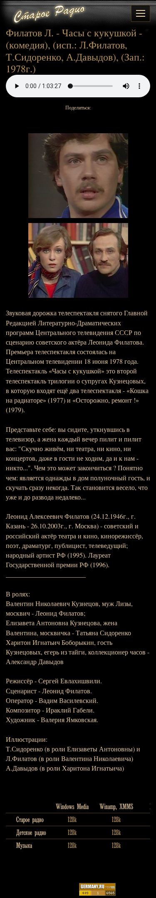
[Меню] (140, 13)
